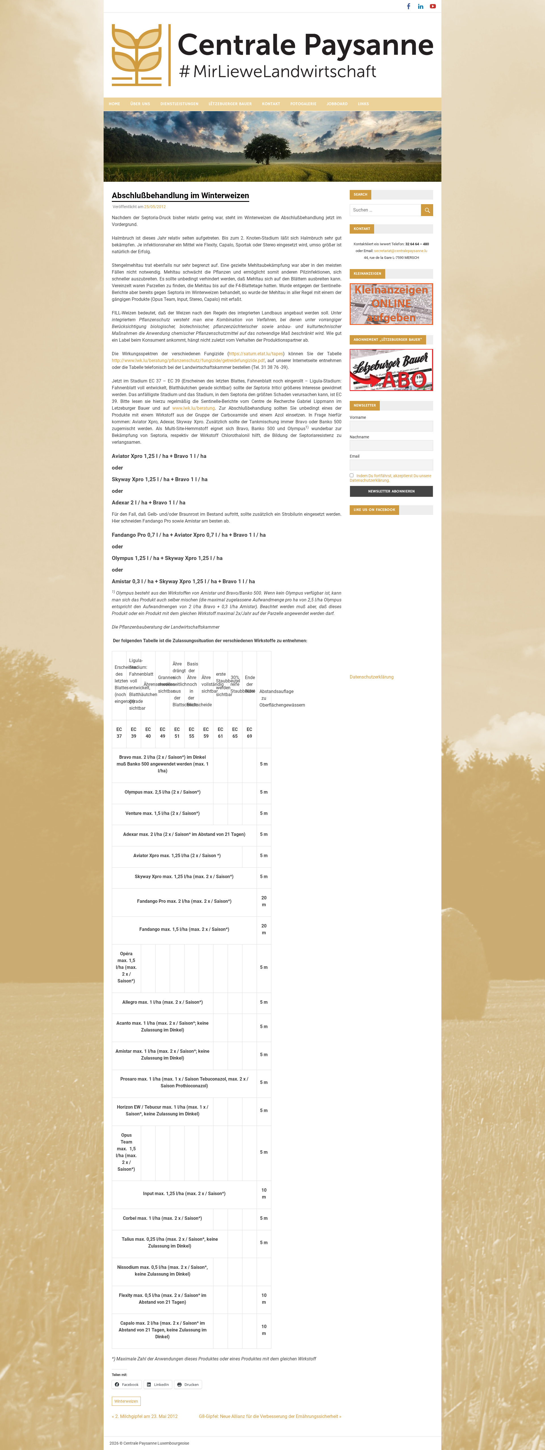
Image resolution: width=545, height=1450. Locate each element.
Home (114, 104)
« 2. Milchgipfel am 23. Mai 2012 (145, 1416)
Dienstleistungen (179, 104)
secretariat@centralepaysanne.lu (400, 251)
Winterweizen (126, 1401)
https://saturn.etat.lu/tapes (256, 353)
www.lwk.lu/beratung (193, 408)
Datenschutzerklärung (372, 677)
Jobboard (337, 104)
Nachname (359, 437)
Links (363, 104)
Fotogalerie (303, 104)
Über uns (140, 104)
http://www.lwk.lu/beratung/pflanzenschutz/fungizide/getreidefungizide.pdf (188, 360)
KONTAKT (271, 104)
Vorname (358, 417)
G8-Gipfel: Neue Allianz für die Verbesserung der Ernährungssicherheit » (270, 1416)
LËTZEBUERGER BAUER (230, 104)
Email (354, 456)
